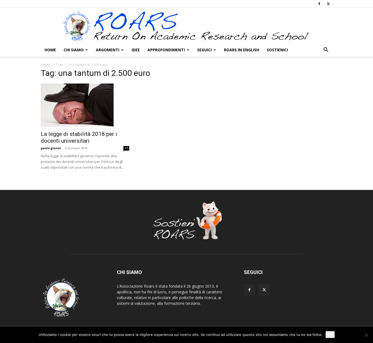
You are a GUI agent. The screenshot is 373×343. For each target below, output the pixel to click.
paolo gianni (51, 148)
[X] (328, 4)
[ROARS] (186, 26)
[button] (325, 50)
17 (126, 148)
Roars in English (241, 49)
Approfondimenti (166, 49)
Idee (136, 49)
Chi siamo (74, 49)
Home (50, 49)
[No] (366, 335)
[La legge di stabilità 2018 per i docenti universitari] (85, 105)
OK (330, 334)
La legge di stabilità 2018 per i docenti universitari (79, 137)
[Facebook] (319, 4)
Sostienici (277, 49)
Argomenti (107, 49)
